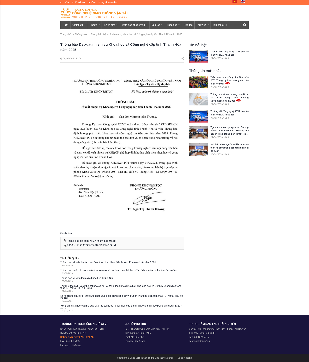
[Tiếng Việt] (234, 1)
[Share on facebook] (183, 59)
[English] (243, 1)
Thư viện (202, 24)
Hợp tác (188, 24)
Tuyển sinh (110, 24)
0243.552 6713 (86, 337)
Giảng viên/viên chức (108, 2)
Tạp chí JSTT (220, 24)
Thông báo (81, 34)
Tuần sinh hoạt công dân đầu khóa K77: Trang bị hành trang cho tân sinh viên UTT (230, 80)
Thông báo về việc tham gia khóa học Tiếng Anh (86, 278)
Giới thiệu (77, 24)
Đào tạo (156, 24)
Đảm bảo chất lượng (133, 24)
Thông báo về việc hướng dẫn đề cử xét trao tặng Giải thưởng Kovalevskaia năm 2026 (108, 262)
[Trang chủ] (66, 25)
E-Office (91, 2)
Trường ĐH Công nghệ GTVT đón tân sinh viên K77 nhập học (230, 53)
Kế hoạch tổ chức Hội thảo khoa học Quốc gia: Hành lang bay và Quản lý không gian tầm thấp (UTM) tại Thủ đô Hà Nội (121, 297)
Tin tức (93, 24)
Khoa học (172, 24)
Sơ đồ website (78, 2)
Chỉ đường (76, 345)
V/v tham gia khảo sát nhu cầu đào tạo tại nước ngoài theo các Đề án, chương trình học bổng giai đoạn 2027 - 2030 (121, 307)
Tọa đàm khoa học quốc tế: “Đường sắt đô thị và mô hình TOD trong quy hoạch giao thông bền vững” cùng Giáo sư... (230, 130)
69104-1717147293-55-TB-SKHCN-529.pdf (92, 245)
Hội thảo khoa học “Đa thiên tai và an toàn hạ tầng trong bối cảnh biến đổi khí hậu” (230, 147)
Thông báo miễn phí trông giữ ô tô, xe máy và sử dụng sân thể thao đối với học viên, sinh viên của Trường (118, 270)
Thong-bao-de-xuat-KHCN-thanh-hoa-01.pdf (92, 240)
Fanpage (65, 345)
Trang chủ (65, 34)
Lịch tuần (64, 2)
